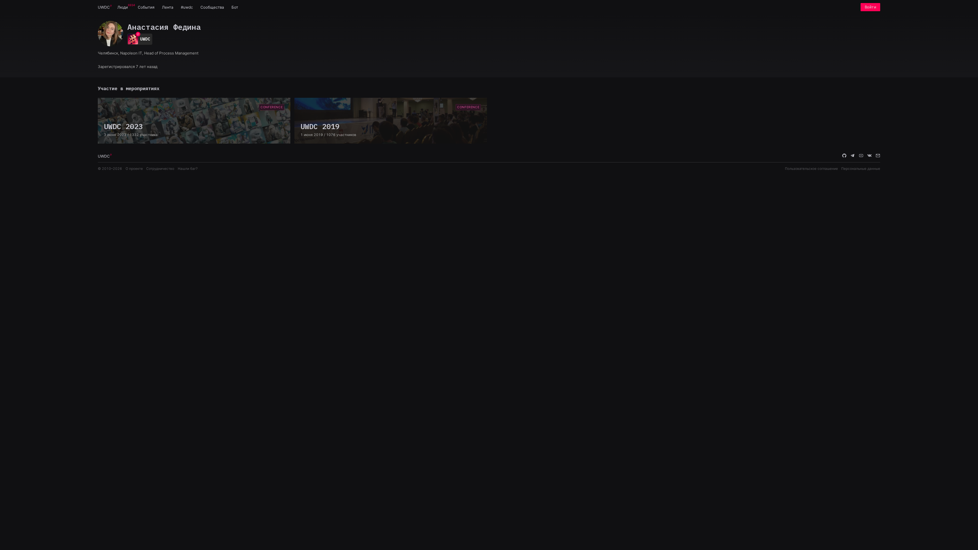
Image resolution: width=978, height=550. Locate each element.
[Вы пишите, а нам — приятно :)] (878, 156)
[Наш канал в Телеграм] (852, 156)
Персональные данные (860, 169)
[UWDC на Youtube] (861, 156)
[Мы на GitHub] (844, 156)
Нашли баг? (188, 169)
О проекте (134, 169)
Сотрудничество (160, 169)
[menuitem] (104, 7)
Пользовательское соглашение (811, 169)
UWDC (104, 7)
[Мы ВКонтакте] (869, 156)
